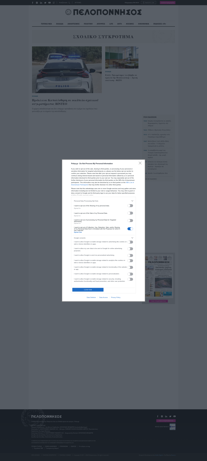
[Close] (141, 164)
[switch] (130, 205)
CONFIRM (88, 290)
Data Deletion (91, 297)
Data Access (103, 297)
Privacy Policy (115, 297)
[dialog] (103, 230)
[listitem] (103, 201)
